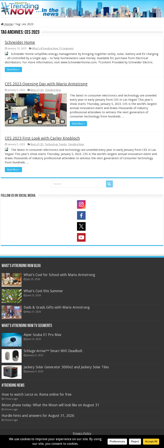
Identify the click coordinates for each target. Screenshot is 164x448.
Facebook (82, 216)
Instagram (82, 205)
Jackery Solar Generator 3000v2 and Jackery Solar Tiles (66, 367)
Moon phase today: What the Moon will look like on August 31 (50, 405)
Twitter (82, 227)
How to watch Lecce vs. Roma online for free (36, 394)
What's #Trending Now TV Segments (53, 48)
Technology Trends (56, 144)
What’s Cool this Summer (43, 291)
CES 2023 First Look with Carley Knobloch (42, 138)
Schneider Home (20, 42)
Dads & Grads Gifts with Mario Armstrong (57, 307)
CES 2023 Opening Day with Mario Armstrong (46, 83)
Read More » (13, 69)
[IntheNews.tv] (82, 8)
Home (8, 24)
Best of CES (37, 89)
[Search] (109, 184)
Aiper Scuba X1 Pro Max (42, 335)
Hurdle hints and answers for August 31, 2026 (38, 416)
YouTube (82, 238)
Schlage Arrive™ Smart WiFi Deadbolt (53, 351)
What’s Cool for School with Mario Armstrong (59, 275)
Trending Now (53, 89)
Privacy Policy (82, 433)
